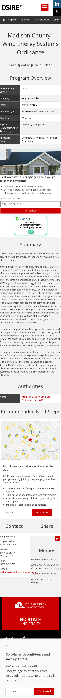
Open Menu (44, 7)
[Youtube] (37, 685)
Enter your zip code (10, 198)
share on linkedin (57, 4)
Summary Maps (41, 19)
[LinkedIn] (22, 685)
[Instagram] (15, 685)
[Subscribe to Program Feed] (57, 538)
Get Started (42, 512)
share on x (57, 12)
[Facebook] (7, 685)
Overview (25, 19)
